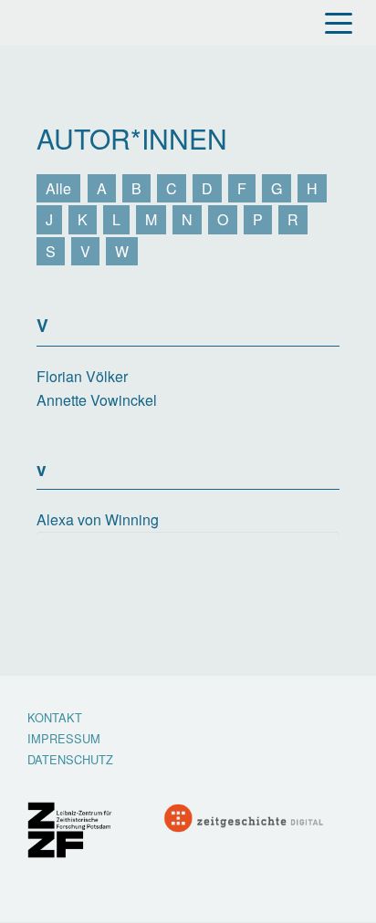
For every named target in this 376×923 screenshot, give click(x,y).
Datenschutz (70, 760)
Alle (58, 188)
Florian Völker (82, 376)
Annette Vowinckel (97, 399)
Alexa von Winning (98, 519)
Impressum (63, 739)
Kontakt (54, 718)
